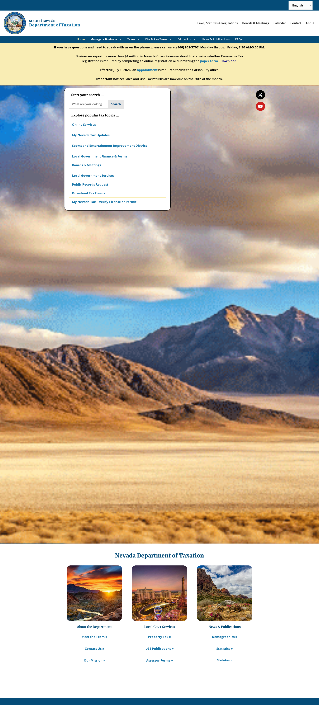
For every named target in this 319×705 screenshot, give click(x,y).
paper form (209, 61)
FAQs (238, 39)
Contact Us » (94, 648)
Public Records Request (90, 184)
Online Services (84, 124)
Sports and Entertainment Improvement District (109, 145)
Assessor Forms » (159, 660)
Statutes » (224, 660)
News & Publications (216, 39)
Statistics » (224, 648)
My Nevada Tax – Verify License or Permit (104, 202)
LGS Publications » (159, 648)
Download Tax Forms (88, 193)
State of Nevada (42, 21)
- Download (227, 61)
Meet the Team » (94, 637)
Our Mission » (94, 660)
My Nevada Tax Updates (90, 135)
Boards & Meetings (255, 23)
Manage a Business (103, 39)
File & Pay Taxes (156, 39)
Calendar (279, 23)
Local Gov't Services (159, 627)
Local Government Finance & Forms (99, 156)
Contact (295, 23)
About (310, 23)
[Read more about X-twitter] (260, 94)
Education (184, 39)
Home (81, 39)
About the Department (94, 627)
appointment (147, 70)
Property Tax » (159, 637)
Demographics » (224, 637)
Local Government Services (93, 175)
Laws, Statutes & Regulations (217, 23)
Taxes (131, 39)
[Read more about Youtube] (260, 106)
